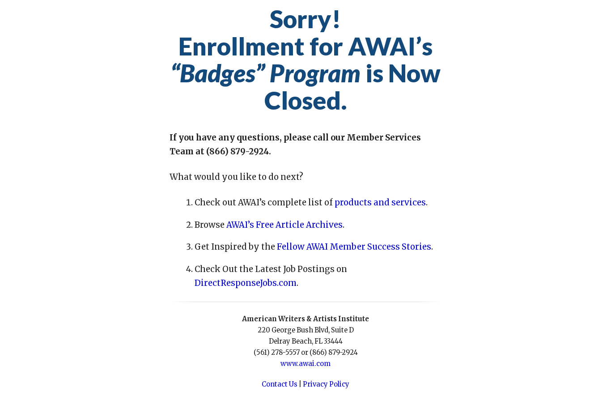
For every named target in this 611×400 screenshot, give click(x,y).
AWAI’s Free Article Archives (284, 225)
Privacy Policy (326, 384)
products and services (380, 202)
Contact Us (279, 384)
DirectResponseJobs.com (246, 283)
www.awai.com (305, 364)
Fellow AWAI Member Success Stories (354, 247)
